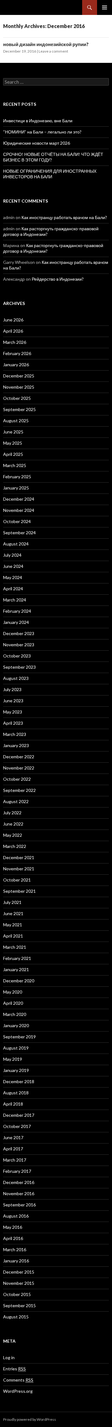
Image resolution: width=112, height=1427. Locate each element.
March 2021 (14, 947)
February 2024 (17, 611)
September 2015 (19, 1305)
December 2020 (18, 980)
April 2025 (13, 454)
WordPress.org (18, 1391)
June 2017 (13, 1137)
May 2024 (12, 577)
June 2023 (13, 700)
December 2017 (18, 1115)
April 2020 (13, 1003)
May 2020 (12, 991)
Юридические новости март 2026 (36, 143)
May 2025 (12, 443)
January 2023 (16, 745)
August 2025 (16, 420)
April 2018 (13, 1104)
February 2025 (17, 476)
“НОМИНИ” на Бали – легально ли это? (42, 131)
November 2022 (18, 767)
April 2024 (13, 588)
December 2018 (18, 1081)
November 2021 (18, 868)
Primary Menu (104, 7)
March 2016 (14, 1249)
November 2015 (18, 1283)
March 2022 (14, 846)
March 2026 (14, 342)
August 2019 (16, 1047)
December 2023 (18, 633)
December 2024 (18, 499)
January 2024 (16, 622)
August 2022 (16, 801)
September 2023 (19, 667)
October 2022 (17, 779)
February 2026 (17, 353)
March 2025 (14, 465)
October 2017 (17, 1126)
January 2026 (16, 364)
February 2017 (17, 1171)
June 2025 (13, 431)
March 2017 (14, 1160)
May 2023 (12, 711)
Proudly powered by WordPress (29, 1419)
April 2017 (13, 1148)
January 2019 (16, 1070)
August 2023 (16, 678)
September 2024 (19, 532)
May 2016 (12, 1227)
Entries (14, 1368)
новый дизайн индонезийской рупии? (46, 44)
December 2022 (18, 756)
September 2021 (19, 891)
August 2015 (16, 1316)
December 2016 (18, 1182)
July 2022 (12, 812)
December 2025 (18, 375)
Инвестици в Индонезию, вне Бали (37, 120)
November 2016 (18, 1193)
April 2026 (13, 331)
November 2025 (18, 387)
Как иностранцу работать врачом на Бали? (64, 217)
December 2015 (18, 1272)
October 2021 (17, 879)
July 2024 (12, 555)
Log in (9, 1357)
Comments (18, 1380)
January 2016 (16, 1260)
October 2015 (17, 1294)
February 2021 (17, 958)
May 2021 (12, 924)
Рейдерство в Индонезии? (58, 279)
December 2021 (18, 857)
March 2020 (14, 1014)
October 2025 (17, 398)
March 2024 (14, 599)
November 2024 (18, 510)
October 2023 (17, 655)
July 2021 (12, 902)
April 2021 (13, 935)
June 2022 (13, 823)
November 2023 (18, 644)
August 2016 (16, 1216)
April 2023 (13, 723)
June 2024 (13, 566)
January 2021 (16, 969)
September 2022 (19, 790)
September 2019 (19, 1036)
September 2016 (19, 1204)
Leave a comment (53, 51)
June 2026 (13, 319)
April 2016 (13, 1238)
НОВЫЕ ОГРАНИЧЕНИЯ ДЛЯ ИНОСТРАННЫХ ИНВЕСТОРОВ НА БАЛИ (49, 173)
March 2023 (14, 734)
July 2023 (12, 689)
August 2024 (16, 543)
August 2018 (16, 1092)
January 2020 (16, 1025)
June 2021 (13, 913)
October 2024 (17, 521)
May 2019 (12, 1059)
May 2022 (12, 835)
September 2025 (19, 409)
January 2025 (16, 487)
